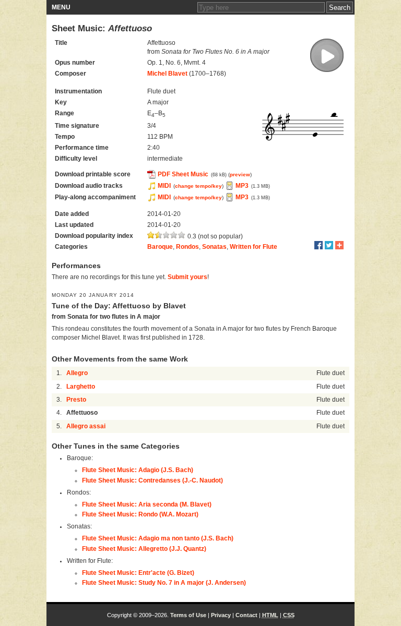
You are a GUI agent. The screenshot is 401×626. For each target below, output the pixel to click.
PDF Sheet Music (183, 174)
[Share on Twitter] (329, 245)
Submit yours (187, 277)
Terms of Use (188, 615)
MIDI (164, 186)
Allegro (77, 373)
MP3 (242, 186)
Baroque (160, 247)
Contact (246, 615)
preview (240, 174)
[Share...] (339, 245)
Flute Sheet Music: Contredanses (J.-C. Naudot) (152, 480)
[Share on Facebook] (318, 245)
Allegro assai (85, 426)
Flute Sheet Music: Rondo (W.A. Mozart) (140, 514)
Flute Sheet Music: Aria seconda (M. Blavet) (146, 504)
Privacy (221, 615)
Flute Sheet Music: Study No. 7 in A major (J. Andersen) (164, 583)
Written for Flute (253, 247)
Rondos (187, 247)
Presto (76, 399)
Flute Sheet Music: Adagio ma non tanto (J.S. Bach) (157, 538)
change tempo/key (198, 186)
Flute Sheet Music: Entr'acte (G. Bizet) (138, 573)
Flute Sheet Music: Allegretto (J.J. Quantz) (144, 549)
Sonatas (214, 247)
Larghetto (80, 386)
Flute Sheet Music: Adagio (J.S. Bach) (137, 470)
